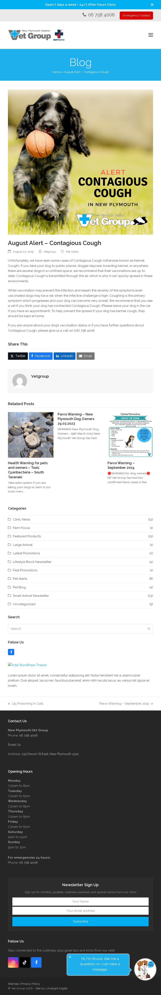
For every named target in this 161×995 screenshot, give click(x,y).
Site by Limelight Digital (52, 988)
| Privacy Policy (30, 983)
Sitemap (13, 983)
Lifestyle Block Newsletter (32, 562)
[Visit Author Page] (19, 381)
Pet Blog (19, 587)
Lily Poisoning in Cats (25, 704)
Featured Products (27, 536)
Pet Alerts (72, 251)
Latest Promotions (26, 553)
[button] (152, 4)
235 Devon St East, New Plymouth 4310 (50, 754)
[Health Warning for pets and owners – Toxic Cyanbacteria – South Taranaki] (30, 434)
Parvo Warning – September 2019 (124, 704)
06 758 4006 (101, 14)
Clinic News (21, 519)
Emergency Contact (136, 15)
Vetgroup (49, 251)
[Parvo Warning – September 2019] (130, 434)
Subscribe (80, 921)
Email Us (14, 745)
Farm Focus (21, 528)
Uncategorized (24, 604)
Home (56, 72)
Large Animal (22, 545)
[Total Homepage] (27, 665)
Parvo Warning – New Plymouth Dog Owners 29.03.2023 (76, 419)
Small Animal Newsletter (31, 596)
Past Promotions (25, 570)
